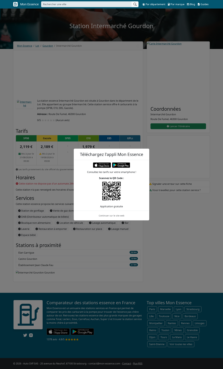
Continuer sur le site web (111, 215)
